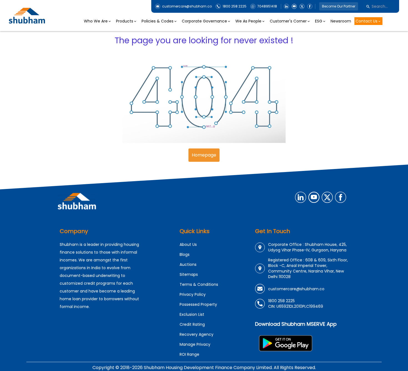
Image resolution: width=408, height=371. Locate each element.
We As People (248, 21)
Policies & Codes (157, 21)
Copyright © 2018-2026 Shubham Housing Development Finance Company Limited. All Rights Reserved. (204, 367)
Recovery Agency (196, 334)
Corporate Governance (204, 21)
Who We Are (96, 21)
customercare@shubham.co (187, 6)
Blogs (185, 254)
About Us (188, 244)
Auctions (188, 264)
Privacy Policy (193, 294)
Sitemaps (189, 274)
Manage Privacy (195, 344)
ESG (318, 21)
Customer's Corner (288, 21)
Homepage (204, 155)
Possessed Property (198, 304)
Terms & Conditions (199, 284)
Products (124, 21)
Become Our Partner (338, 6)
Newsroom (341, 21)
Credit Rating (192, 324)
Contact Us (366, 21)
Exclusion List (192, 314)
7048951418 (267, 6)
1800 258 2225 (234, 6)
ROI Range (189, 354)
